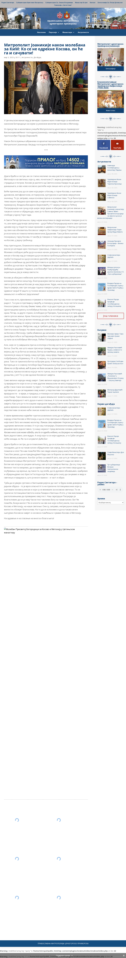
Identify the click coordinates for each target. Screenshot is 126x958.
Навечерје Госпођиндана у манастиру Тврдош (114, 167)
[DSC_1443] (17, 898)
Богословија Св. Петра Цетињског (110, 3)
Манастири (67, 32)
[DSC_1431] (17, 859)
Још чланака (110, 315)
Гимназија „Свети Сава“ (63, 5)
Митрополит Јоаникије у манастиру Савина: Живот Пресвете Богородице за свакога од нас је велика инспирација (110, 212)
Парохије (53, 32)
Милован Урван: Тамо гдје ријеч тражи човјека (115, 336)
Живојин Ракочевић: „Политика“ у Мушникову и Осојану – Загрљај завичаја (115, 377)
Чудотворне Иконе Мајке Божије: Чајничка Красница (114, 181)
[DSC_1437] (58, 859)
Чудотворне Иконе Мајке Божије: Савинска (114, 195)
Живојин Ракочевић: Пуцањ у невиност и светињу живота (114, 350)
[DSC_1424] (58, 820)
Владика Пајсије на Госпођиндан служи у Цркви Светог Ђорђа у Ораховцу (115, 286)
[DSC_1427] (17, 820)
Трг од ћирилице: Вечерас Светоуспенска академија (113, 468)
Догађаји (37, 57)
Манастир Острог (81, 3)
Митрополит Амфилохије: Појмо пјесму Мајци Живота (115, 229)
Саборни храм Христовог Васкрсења (29, 3)
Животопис (110, 110)
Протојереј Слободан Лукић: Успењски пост (115, 362)
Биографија (110, 68)
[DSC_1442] (58, 898)
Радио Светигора (7, 3)
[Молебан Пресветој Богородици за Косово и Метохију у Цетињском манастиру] (45, 531)
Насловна (41, 32)
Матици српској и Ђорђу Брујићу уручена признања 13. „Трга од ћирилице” (115, 270)
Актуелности (83, 32)
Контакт (92, 3)
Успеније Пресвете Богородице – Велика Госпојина (115, 243)
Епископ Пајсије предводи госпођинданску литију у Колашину (114, 302)
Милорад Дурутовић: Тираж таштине (115, 391)
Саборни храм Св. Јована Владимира (59, 3)
